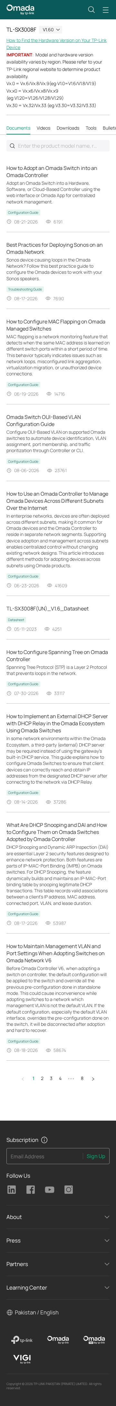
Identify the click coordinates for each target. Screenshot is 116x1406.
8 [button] (82, 1078)
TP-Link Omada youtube (49, 1189)
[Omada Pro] (94, 1340)
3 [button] (51, 1078)
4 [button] (60, 1078)
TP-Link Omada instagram (68, 1189)
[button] (91, 9)
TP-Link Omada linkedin (11, 1189)
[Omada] (58, 1340)
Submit (12, 146)
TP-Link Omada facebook (30, 1189)
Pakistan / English (37, 1312)
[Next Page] (93, 1079)
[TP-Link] (21, 1340)
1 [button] (33, 1078)
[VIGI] (21, 1359)
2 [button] (42, 1078)
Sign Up (96, 1156)
